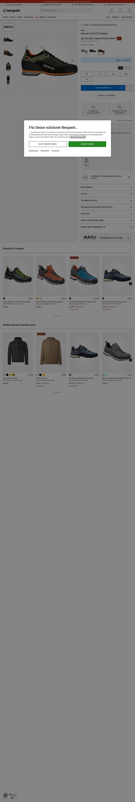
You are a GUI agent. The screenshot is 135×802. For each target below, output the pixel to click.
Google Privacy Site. (78, 137)
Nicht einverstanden (48, 144)
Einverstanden (87, 144)
